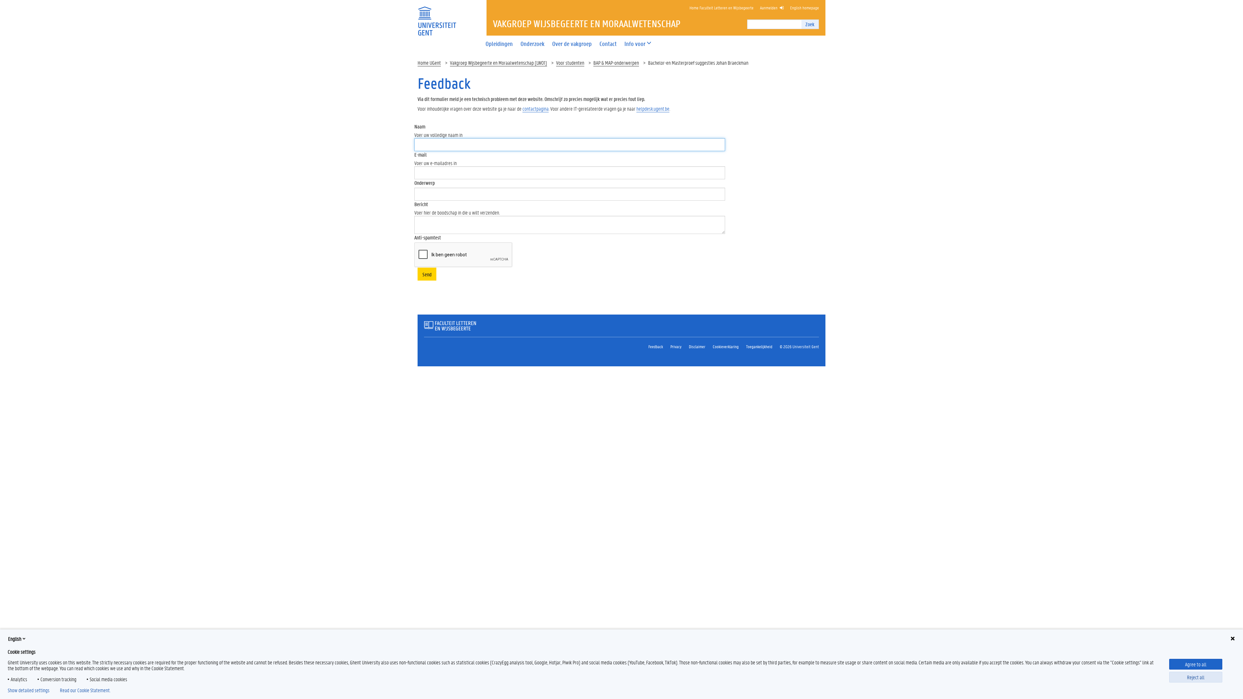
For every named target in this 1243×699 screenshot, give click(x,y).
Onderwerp (424, 182)
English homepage (804, 7)
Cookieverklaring (726, 346)
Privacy (675, 346)
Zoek (809, 24)
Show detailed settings (29, 690)
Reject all (1195, 677)
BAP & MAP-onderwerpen (616, 62)
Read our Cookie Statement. (85, 690)
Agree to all (1195, 664)
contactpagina (535, 108)
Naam (419, 126)
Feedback (655, 346)
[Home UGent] (437, 17)
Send (426, 274)
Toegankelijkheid (759, 346)
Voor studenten (570, 62)
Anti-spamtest (427, 237)
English (14, 638)
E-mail (420, 154)
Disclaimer (697, 346)
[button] (635, 44)
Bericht (421, 204)
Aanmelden (769, 7)
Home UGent (429, 62)
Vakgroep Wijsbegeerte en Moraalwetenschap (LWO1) (498, 62)
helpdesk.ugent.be (652, 108)
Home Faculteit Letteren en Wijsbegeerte (721, 7)
